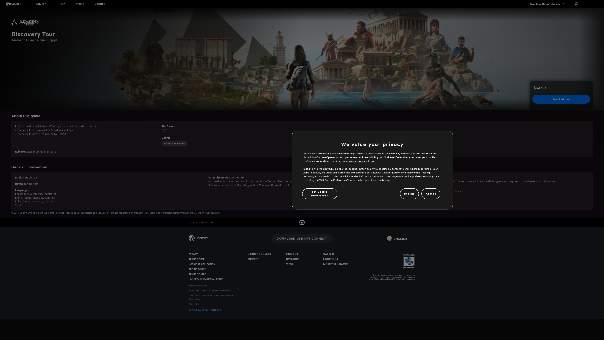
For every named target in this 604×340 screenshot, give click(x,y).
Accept (431, 193)
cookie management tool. (360, 161)
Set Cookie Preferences (319, 193)
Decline (409, 193)
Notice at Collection (396, 157)
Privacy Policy (370, 157)
